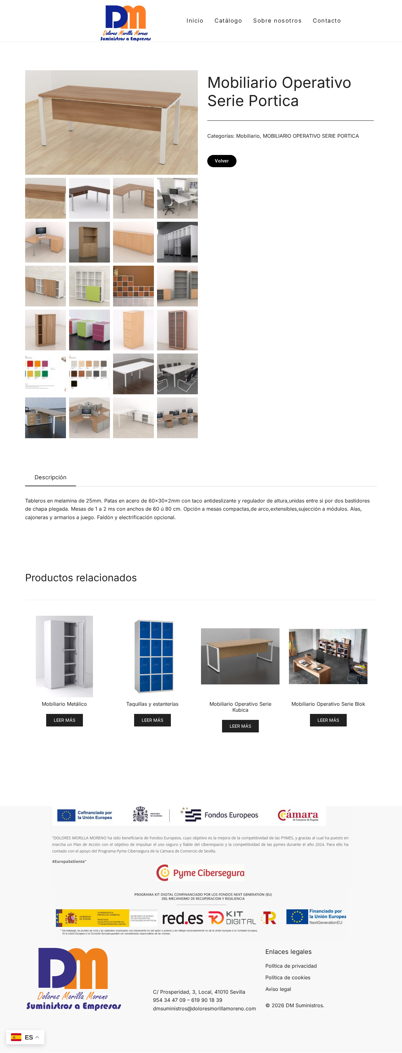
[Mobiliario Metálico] (64, 656)
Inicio (195, 20)
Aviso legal (278, 989)
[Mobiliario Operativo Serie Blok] (328, 656)
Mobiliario (248, 136)
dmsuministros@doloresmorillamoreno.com (204, 1008)
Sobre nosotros (277, 20)
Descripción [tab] (51, 477)
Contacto (327, 20)
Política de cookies (287, 977)
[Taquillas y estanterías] (152, 656)
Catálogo (228, 20)
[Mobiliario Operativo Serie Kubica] (240, 656)
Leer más (64, 720)
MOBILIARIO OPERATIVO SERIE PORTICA (311, 136)
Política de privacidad (291, 966)
